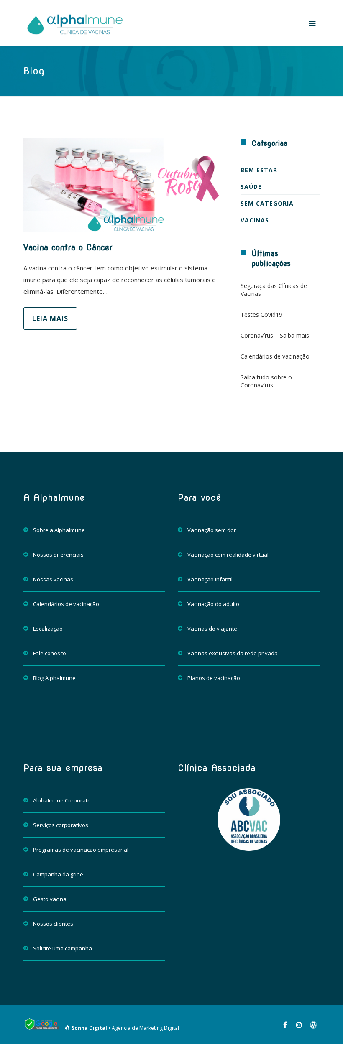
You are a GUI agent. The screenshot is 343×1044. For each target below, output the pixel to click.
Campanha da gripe (58, 874)
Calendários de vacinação (275, 356)
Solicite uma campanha (62, 948)
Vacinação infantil (210, 579)
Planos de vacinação (213, 678)
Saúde (251, 187)
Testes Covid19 (261, 314)
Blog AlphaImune (54, 678)
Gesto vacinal (50, 899)
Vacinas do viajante (212, 628)
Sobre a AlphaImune (59, 530)
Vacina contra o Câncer (68, 247)
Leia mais (50, 318)
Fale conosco (49, 653)
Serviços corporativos (60, 825)
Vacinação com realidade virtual (228, 554)
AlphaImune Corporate (62, 800)
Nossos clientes (53, 923)
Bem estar (259, 170)
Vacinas (255, 220)
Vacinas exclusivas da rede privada (232, 653)
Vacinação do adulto (213, 604)
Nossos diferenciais (58, 554)
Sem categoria (267, 203)
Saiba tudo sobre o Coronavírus (266, 381)
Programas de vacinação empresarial (80, 849)
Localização (48, 628)
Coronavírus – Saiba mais (275, 335)
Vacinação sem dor (211, 530)
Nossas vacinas (53, 579)
